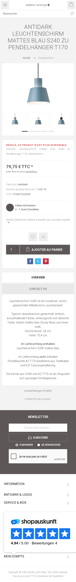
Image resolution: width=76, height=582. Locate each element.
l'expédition (57, 576)
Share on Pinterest (46, 261)
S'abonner (26, 444)
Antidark (23, 184)
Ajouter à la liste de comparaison (43, 236)
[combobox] (34, 14)
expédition (31, 171)
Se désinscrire (50, 444)
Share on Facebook (30, 261)
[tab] (38, 277)
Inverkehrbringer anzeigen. (38, 399)
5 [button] (51, 131)
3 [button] (38, 131)
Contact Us (38, 289)
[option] (15, 120)
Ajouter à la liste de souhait (32, 236)
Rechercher (72, 14)
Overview (38, 277)
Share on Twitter (38, 261)
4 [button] (45, 131)
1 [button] (25, 131)
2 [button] (31, 131)
